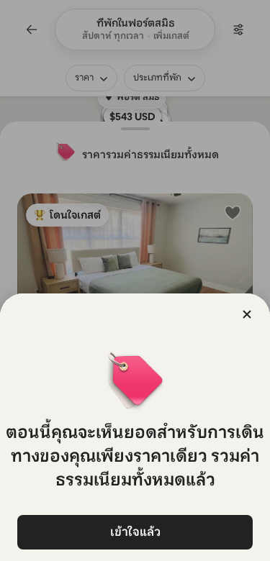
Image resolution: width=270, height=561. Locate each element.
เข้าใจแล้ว (135, 531)
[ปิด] (247, 314)
